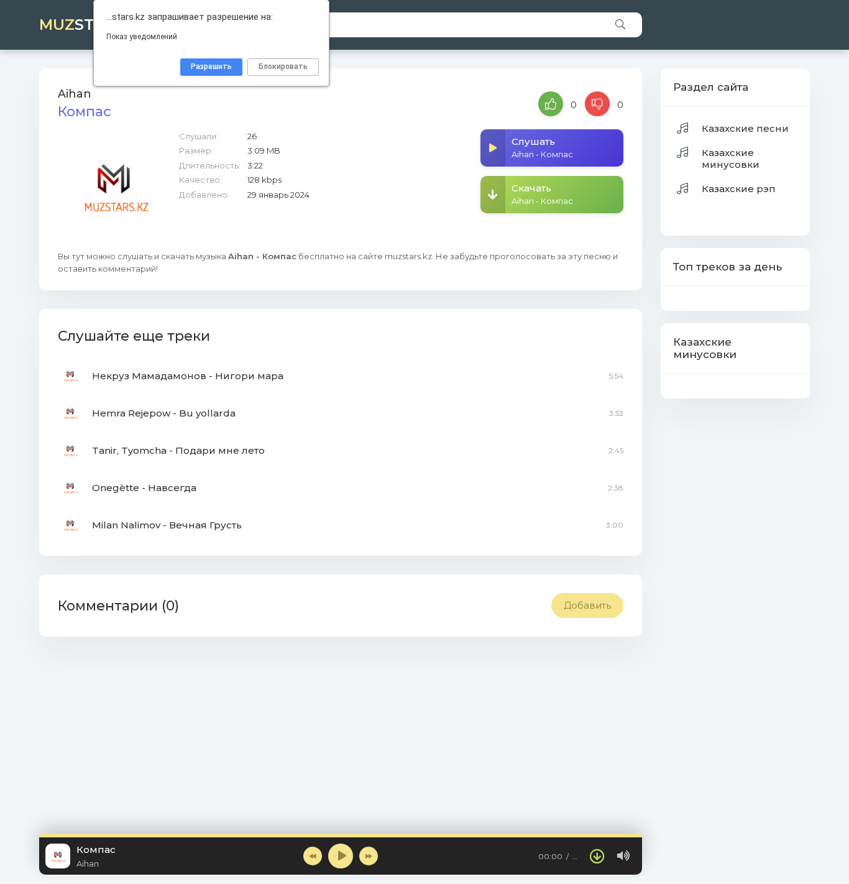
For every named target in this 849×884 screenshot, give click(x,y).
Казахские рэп (739, 189)
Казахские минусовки (731, 158)
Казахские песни (745, 128)
